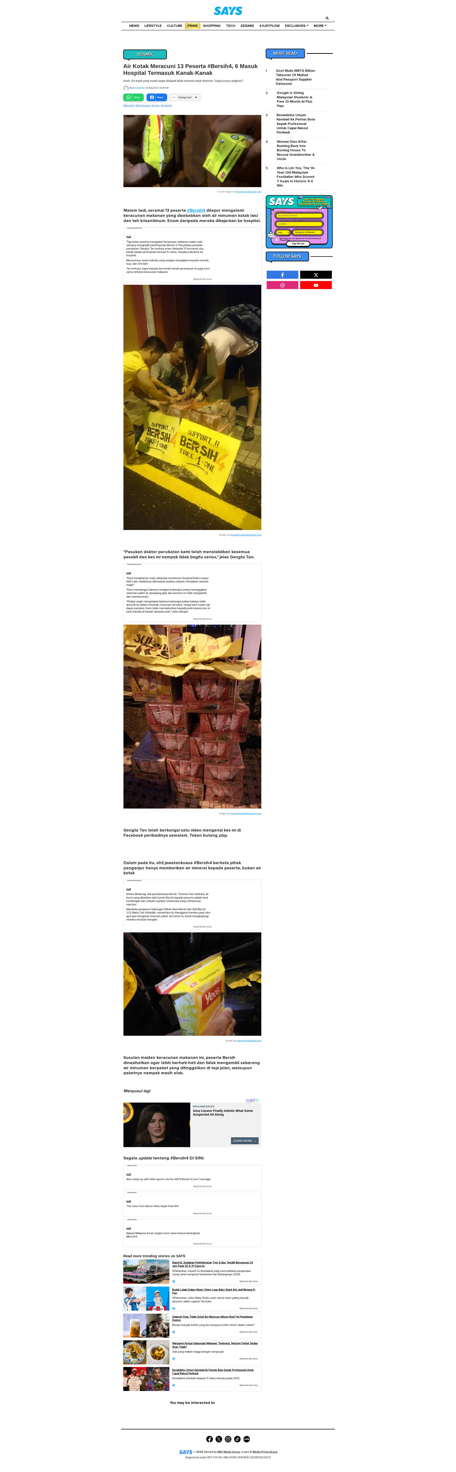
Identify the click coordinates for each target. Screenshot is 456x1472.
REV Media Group (228, 1452)
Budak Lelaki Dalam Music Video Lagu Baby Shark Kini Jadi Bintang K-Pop (214, 1291)
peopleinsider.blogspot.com (245, 535)
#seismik (166, 105)
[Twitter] (219, 1438)
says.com (132, 1165)
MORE (319, 26)
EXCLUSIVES (295, 26)
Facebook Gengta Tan (248, 192)
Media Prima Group (265, 1452)
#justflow (269, 26)
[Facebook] (209, 1438)
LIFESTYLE (153, 26)
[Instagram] (228, 1438)
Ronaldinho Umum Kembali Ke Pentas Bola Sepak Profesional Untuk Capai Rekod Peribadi (213, 1372)
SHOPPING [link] (212, 26)
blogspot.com (134, 564)
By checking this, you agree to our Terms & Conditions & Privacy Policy (300, 239)
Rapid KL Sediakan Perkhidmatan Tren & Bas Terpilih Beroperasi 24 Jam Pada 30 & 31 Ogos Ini (212, 1264)
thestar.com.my (134, 228)
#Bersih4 (129, 105)
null (128, 237)
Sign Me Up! (298, 244)
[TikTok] (237, 1438)
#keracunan (143, 105)
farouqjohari (138, 88)
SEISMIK (247, 26)
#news (155, 105)
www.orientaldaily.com (249, 1040)
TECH (230, 26)
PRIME (193, 26)
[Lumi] (246, 1438)
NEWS (134, 26)
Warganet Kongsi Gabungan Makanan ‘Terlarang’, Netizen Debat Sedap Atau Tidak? (215, 1345)
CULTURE (174, 26)
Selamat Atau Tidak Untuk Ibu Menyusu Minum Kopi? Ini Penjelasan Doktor (212, 1318)
